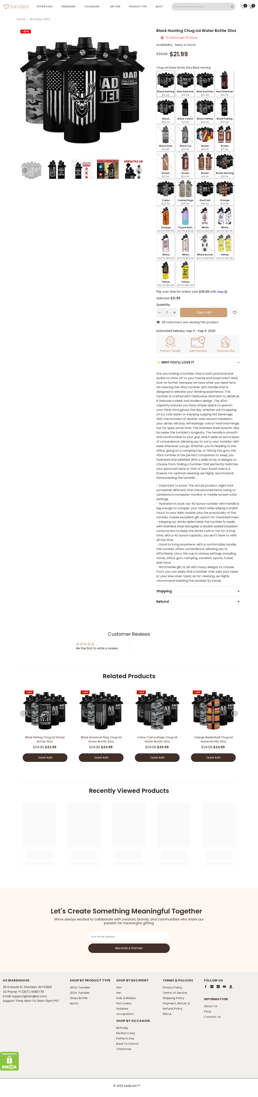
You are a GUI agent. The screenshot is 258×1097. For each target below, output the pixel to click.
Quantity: (163, 304)
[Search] (203, 7)
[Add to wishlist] (234, 312)
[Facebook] (205, 986)
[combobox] (200, 6)
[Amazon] (231, 987)
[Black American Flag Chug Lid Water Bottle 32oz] (101, 711)
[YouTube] (224, 986)
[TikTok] (218, 986)
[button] (24, 170)
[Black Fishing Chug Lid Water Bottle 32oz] (45, 711)
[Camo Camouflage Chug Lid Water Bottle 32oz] (157, 711)
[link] (39, 855)
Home (21, 19)
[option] (82, 91)
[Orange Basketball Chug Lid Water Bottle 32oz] (213, 711)
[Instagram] (212, 986)
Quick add (203, 312)
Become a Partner (129, 948)
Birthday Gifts (40, 19)
